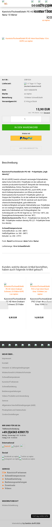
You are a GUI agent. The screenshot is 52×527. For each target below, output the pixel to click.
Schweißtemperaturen (11, 377)
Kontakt (5, 363)
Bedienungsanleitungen (11, 391)
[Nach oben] (44, 491)
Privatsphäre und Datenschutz (14, 410)
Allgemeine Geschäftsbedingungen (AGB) (18, 405)
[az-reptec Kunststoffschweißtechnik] (7, 3)
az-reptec (46, 20)
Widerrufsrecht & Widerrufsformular (16, 372)
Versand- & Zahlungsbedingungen (16, 368)
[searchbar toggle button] (34, 3)
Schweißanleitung (9, 387)
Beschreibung (9, 162)
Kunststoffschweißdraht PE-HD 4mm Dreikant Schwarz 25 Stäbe (15, 302)
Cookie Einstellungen (10, 414)
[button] (6, 119)
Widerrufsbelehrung (10, 505)
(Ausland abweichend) (32, 86)
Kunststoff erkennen (10, 382)
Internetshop (17, 523)
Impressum (6, 358)
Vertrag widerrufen (40, 516)
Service (5, 401)
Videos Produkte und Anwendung (15, 396)
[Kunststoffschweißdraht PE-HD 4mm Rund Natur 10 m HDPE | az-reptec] (26, 40)
